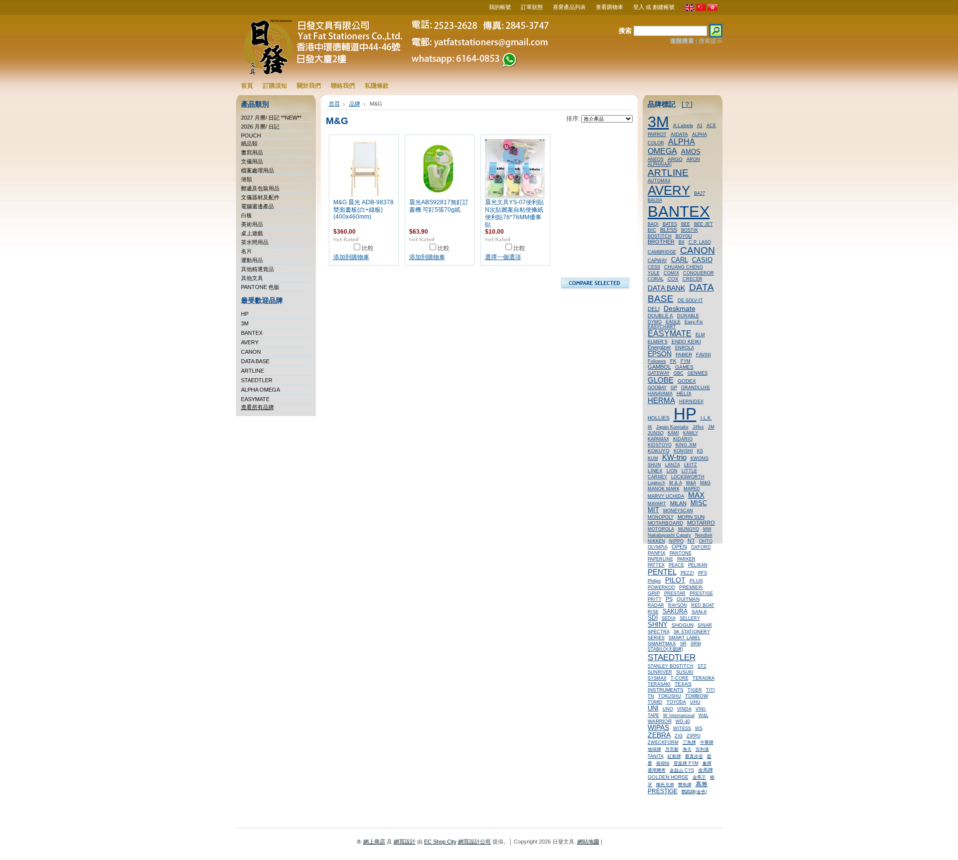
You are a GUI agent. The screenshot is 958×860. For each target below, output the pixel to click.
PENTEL (662, 572)
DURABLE (688, 315)
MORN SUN (691, 517)
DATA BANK (666, 288)
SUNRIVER (660, 672)
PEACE (676, 565)
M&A (691, 482)
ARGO (675, 159)
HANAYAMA (660, 393)
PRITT (655, 599)
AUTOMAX (659, 180)
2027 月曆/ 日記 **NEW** (271, 118)
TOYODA (676, 702)
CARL (679, 260)
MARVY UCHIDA (666, 496)
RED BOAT (703, 605)
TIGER (695, 690)
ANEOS (656, 159)
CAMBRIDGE (662, 252)
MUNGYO (688, 529)
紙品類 (249, 143)
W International (679, 715)
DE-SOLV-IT (690, 300)
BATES (670, 224)
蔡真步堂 (694, 756)
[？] (687, 104)
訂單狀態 (532, 7)
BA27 (699, 193)
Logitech (656, 482)
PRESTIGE (701, 593)
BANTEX (251, 333)
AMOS (691, 151)
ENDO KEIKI (686, 341)
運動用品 (252, 260)
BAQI (653, 224)
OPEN (679, 547)
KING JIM (686, 444)
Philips (654, 580)
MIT (653, 510)
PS (669, 599)
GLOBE (661, 380)
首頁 (334, 104)
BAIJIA (655, 200)
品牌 (354, 104)
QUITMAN (688, 599)
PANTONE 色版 (260, 287)
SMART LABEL (685, 637)
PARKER (686, 559)
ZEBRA (659, 735)
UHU (695, 702)
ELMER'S (658, 341)
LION (672, 470)
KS (700, 450)
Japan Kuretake (672, 427)
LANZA (672, 464)
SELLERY (690, 618)
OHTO (706, 541)
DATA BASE (255, 361)
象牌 (707, 763)
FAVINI (703, 354)
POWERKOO (661, 587)
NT (691, 541)
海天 (687, 749)
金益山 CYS (682, 770)
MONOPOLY (661, 517)
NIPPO (676, 541)
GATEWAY (659, 373)
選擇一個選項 (503, 257)
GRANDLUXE (695, 387)
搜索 (625, 30)
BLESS (668, 230)
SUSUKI (685, 672)
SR (683, 643)
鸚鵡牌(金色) (694, 791)
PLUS (696, 580)
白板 (246, 215)
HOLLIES (659, 418)
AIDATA (679, 134)
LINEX (655, 470)
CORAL (656, 279)
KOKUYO (659, 450)
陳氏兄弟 (665, 784)
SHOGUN (683, 625)
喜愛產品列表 (569, 7)
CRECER (693, 279)
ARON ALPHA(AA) (674, 162)
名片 (246, 251)
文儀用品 (252, 161)
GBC (679, 373)
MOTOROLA (661, 529)
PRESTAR (675, 593)
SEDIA (669, 618)
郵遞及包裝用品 (260, 188)
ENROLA (684, 347)
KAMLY (690, 432)
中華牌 (707, 742)
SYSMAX (657, 678)
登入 (638, 7)
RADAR (656, 605)
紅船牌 (674, 756)
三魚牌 (689, 742)
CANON (251, 352)
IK (650, 427)
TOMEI (655, 702)
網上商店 (374, 842)
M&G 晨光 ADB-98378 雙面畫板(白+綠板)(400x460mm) (363, 209)
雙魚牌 (685, 784)
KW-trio (674, 457)
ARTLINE (252, 371)
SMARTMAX (662, 643)
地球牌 (654, 749)
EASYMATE (255, 399)
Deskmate (680, 308)
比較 (368, 248)
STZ (702, 666)
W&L (704, 715)
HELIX (684, 393)
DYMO (655, 321)
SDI (653, 618)
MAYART (657, 503)
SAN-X (699, 611)
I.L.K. (706, 418)
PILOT (675, 580)
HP (244, 314)
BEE (685, 224)
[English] (690, 9)
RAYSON (677, 605)
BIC (652, 230)
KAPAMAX (658, 438)
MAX (696, 495)
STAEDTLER (256, 380)
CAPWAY (657, 260)
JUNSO (656, 432)
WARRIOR (660, 721)
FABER (684, 354)
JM (711, 427)
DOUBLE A (660, 315)
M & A (675, 482)
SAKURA (675, 611)
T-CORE (680, 678)
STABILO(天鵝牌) (665, 649)
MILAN (678, 503)
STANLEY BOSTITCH (671, 666)
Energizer (659, 347)
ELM (700, 334)
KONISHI (683, 450)
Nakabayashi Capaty (669, 535)
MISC (699, 503)
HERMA (661, 400)
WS (699, 728)
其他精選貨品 (257, 269)
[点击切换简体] (701, 9)
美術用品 (252, 224)
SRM (696, 643)
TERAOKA (704, 678)
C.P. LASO (700, 242)
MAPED (692, 488)
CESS (654, 267)
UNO (668, 709)
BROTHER (661, 242)
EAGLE (673, 321)
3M (244, 323)
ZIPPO (694, 735)
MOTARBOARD (665, 523)
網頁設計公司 (474, 842)
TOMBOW (696, 696)
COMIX (671, 273)
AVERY (249, 342)
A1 (700, 125)
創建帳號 (664, 7)
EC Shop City (440, 842)
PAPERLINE (660, 559)
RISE (653, 611)
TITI (710, 690)
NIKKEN (656, 541)
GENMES (698, 373)
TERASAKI (659, 684)
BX (682, 242)
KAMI (673, 432)
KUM (653, 458)
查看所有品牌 (257, 407)
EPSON (660, 354)
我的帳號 (500, 7)
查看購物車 (609, 7)
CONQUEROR (698, 273)
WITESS (682, 728)
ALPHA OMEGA (260, 390)
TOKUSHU (669, 696)
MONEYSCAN (678, 510)
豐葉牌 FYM (686, 763)
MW (707, 529)
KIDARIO (683, 438)
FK (673, 361)
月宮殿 (672, 749)
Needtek (704, 535)
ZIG (679, 735)
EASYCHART (662, 326)
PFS (702, 573)
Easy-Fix (694, 321)
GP (674, 387)
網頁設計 (405, 842)
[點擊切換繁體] (713, 9)
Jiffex (698, 427)
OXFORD (701, 547)
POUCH (251, 136)
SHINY (658, 624)
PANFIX (657, 553)
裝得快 (663, 763)
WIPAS (658, 727)
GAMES (684, 367)
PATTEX (656, 565)
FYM (686, 361)
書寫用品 (252, 152)
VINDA (684, 709)
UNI (653, 708)
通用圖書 (657, 770)
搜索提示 (710, 41)
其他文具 (252, 278)
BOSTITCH (660, 236)
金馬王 (699, 777)
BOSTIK (689, 230)
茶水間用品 (254, 242)
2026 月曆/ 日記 (260, 127)
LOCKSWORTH (688, 476)
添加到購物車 (351, 257)
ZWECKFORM (663, 742)
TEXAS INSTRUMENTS (670, 687)
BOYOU (684, 236)
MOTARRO (701, 523)
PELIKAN (698, 565)
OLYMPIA (658, 547)
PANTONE (681, 553)
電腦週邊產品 (257, 206)
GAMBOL (659, 367)
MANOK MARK (664, 488)
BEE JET (703, 224)
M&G (705, 482)
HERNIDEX (691, 401)
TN (651, 696)
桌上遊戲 (252, 233)
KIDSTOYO (660, 444)
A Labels (683, 125)
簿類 (246, 179)
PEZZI (687, 573)
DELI (654, 309)
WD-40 (683, 721)
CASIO (702, 260)
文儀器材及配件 (260, 197)
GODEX (687, 381)
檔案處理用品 (257, 170)
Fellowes (657, 361)
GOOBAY (657, 387)
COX (673, 279)
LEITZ (690, 464)
